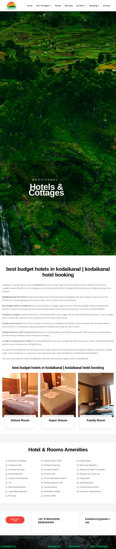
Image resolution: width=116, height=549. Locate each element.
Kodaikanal (38, 285)
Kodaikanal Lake (9, 297)
